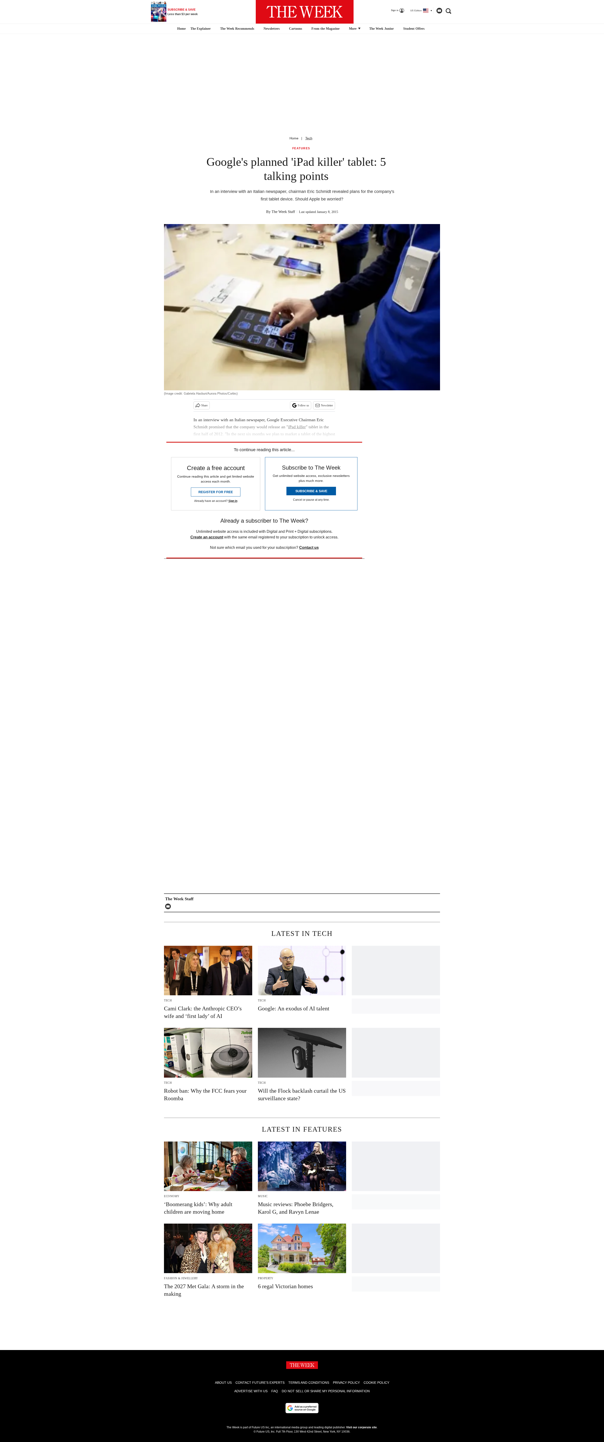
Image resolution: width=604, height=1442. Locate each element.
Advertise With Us (251, 1391)
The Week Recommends (237, 28)
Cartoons (295, 28)
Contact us (309, 548)
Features (301, 148)
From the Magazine (325, 28)
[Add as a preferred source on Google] (302, 1408)
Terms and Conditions (308, 1382)
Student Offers (413, 28)
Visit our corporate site (361, 1427)
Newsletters (272, 28)
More (353, 28)
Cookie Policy (376, 1382)
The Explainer (200, 28)
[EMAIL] (169, 906)
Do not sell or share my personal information (326, 1391)
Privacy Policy (346, 1382)
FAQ (274, 1391)
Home (293, 138)
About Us (223, 1382)
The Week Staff (283, 212)
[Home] (181, 29)
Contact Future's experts (260, 1382)
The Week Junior (381, 28)
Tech (308, 138)
